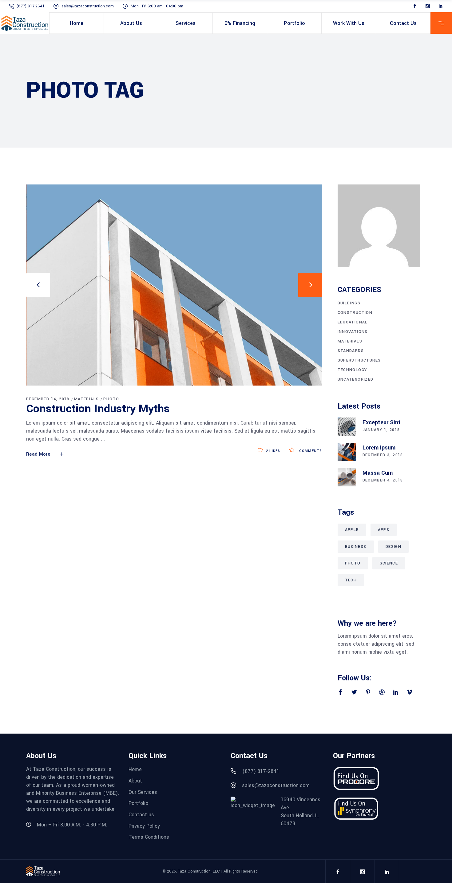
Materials (86, 399)
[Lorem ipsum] (347, 452)
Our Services (143, 791)
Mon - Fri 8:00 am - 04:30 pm (157, 6)
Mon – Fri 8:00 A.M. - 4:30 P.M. (72, 824)
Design (393, 546)
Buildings (349, 303)
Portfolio (138, 803)
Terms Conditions (149, 837)
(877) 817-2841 (31, 6)
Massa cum (378, 473)
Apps (384, 530)
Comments (310, 451)
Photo (111, 399)
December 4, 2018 (383, 480)
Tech (351, 580)
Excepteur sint (382, 422)
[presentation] (38, 285)
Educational (353, 322)
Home (135, 769)
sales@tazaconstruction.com (87, 6)
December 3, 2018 (383, 455)
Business (356, 546)
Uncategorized (356, 379)
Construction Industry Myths (98, 409)
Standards (351, 351)
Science (389, 563)
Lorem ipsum (379, 448)
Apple (352, 530)
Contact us (141, 814)
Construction (355, 312)
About (135, 780)
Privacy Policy (144, 825)
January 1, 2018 (381, 430)
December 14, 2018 (47, 399)
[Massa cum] (347, 477)
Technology (352, 370)
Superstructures (359, 360)
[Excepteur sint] (347, 427)
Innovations (353, 332)
